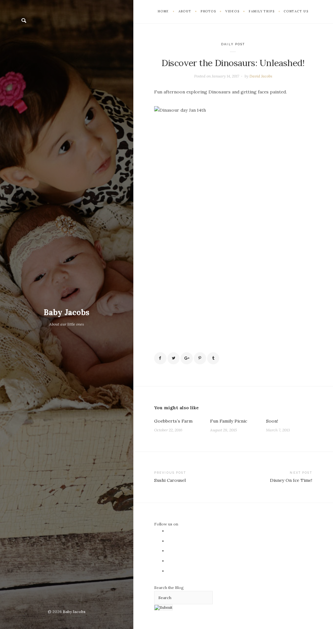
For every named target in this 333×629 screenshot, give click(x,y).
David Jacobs (260, 76)
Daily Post (233, 44)
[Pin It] (200, 358)
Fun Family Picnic (228, 421)
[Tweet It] (173, 358)
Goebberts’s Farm (173, 421)
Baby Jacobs (66, 312)
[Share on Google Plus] (186, 358)
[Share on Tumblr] (213, 358)
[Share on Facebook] (160, 358)
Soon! (272, 421)
